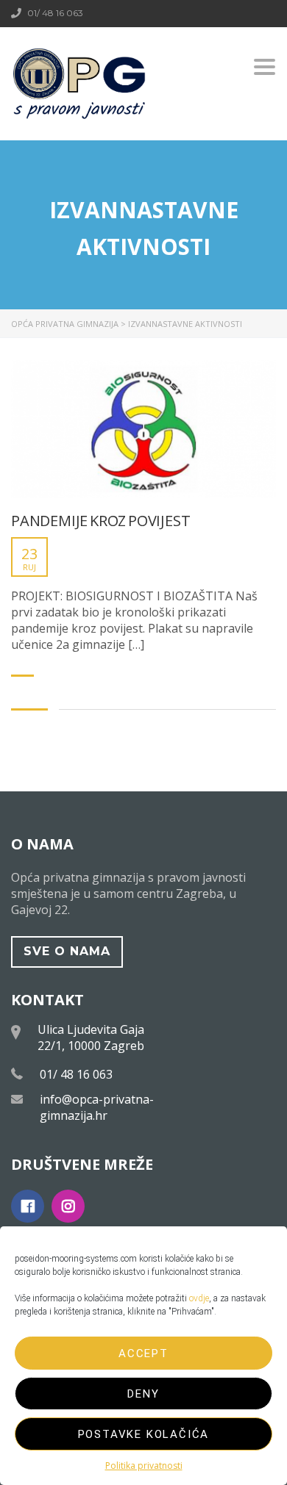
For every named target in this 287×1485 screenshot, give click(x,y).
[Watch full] (143, 429)
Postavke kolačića (144, 1434)
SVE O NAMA (67, 951)
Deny (143, 1393)
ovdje (199, 1298)
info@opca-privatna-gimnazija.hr (97, 1107)
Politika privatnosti (144, 1465)
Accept (143, 1353)
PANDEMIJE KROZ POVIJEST (100, 521)
